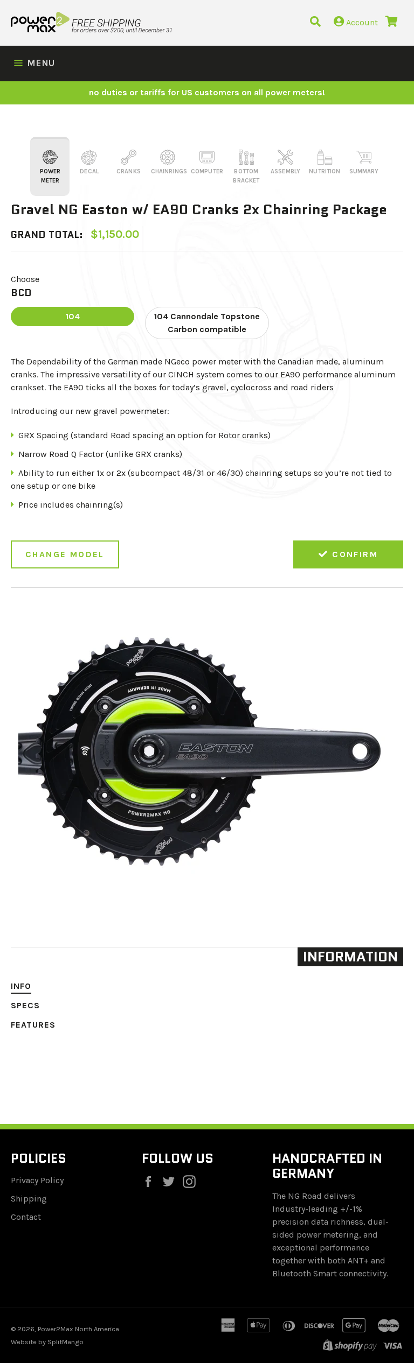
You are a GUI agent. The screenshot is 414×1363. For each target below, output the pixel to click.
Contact (26, 1217)
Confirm (353, 554)
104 (73, 316)
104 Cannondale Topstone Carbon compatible (207, 322)
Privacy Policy (37, 1180)
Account (361, 22)
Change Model (65, 554)
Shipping (29, 1198)
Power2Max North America (78, 1329)
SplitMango (65, 1342)
